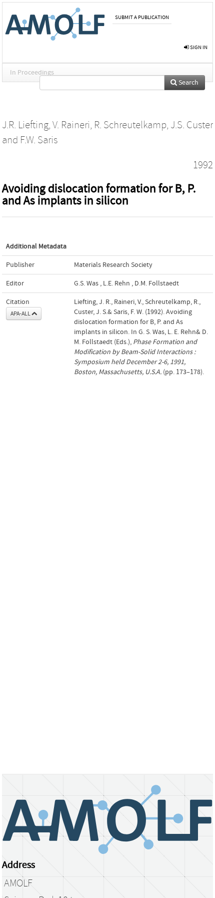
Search (187, 83)
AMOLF (18, 883)
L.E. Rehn (116, 283)
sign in (198, 47)
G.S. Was (86, 283)
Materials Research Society (113, 265)
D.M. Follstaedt (156, 283)
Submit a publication (142, 17)
